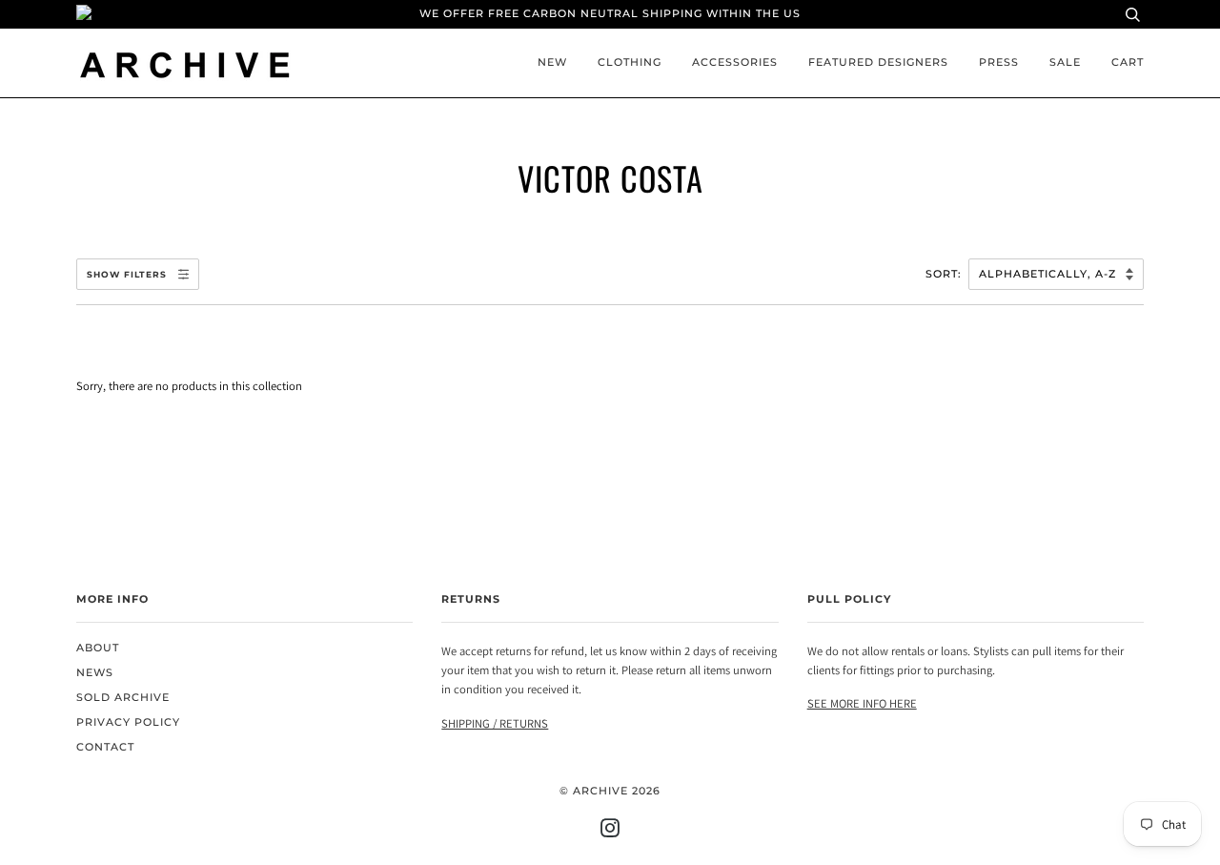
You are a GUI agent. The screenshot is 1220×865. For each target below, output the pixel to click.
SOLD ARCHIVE (123, 697)
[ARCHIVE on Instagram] (610, 832)
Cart (1127, 62)
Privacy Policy (128, 722)
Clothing (629, 62)
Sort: (945, 274)
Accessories (735, 62)
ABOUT (97, 648)
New (552, 62)
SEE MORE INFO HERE (862, 703)
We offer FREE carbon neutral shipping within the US (610, 14)
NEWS (94, 673)
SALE (1065, 62)
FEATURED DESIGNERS (878, 62)
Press (999, 62)
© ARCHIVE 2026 (610, 791)
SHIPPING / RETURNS (494, 723)
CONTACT (105, 747)
